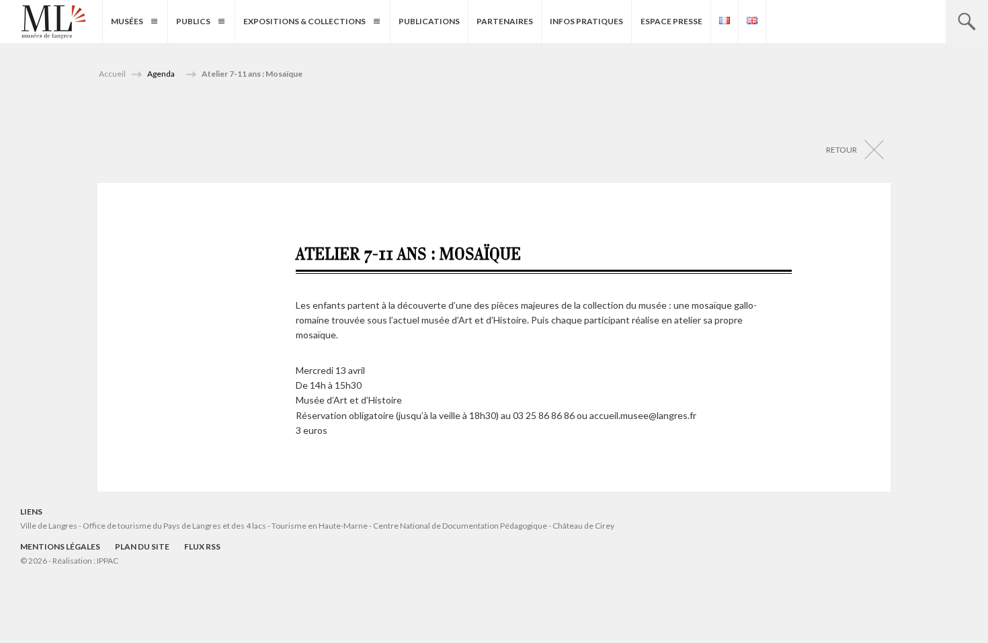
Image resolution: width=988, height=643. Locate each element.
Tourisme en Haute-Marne (320, 526)
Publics (193, 21)
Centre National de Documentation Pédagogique (460, 526)
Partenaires (505, 21)
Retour (841, 150)
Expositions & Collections (304, 21)
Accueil (112, 74)
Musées (127, 21)
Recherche (967, 21)
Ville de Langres (48, 526)
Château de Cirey (583, 526)
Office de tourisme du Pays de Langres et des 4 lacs (175, 526)
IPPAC (107, 561)
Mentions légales (60, 546)
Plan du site (142, 546)
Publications (429, 21)
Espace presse (671, 21)
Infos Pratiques (586, 21)
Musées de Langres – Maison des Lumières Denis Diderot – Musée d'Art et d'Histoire (53, 22)
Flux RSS (202, 546)
